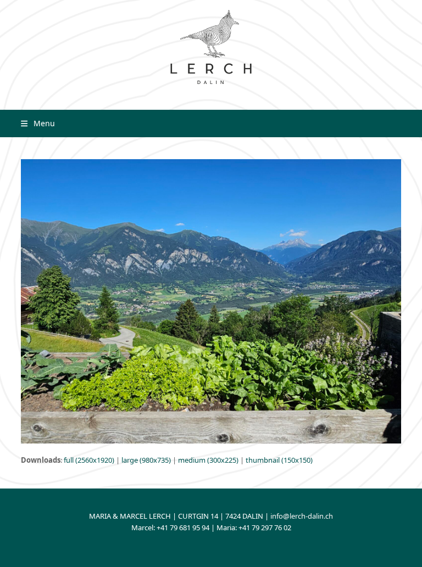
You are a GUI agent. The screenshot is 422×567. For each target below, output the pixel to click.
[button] (37, 123)
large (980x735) (146, 460)
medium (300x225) (208, 460)
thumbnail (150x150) (279, 460)
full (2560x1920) (89, 460)
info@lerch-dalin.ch (301, 516)
